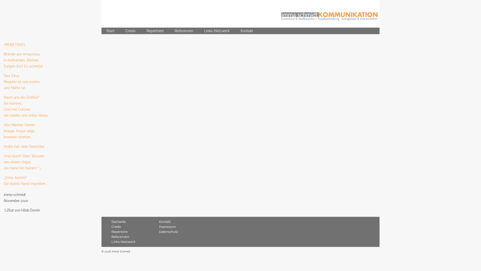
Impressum (167, 227)
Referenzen (184, 31)
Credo (131, 31)
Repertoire (155, 31)
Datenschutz (168, 232)
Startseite (118, 222)
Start (110, 31)
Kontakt (247, 31)
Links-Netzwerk (216, 31)
